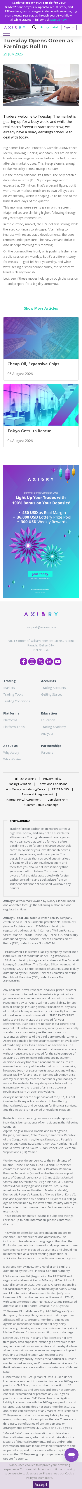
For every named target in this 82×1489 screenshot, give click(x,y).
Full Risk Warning (25, 779)
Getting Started (52, 694)
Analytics (47, 733)
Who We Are (12, 759)
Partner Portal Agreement (23, 799)
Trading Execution (19, 784)
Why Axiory (11, 752)
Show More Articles (41, 308)
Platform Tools (14, 727)
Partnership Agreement (37, 794)
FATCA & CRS (60, 789)
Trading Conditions (16, 701)
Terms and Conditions (52, 784)
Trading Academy (53, 727)
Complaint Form (58, 799)
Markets (9, 688)
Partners (47, 752)
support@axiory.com (41, 627)
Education (48, 720)
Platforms (10, 720)
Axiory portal (49, 27)
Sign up (69, 27)
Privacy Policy (52, 779)
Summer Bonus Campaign (41, 805)
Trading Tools (13, 694)
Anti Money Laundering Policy (25, 789)
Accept (41, 1484)
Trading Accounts (53, 688)
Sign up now (58, 20)
